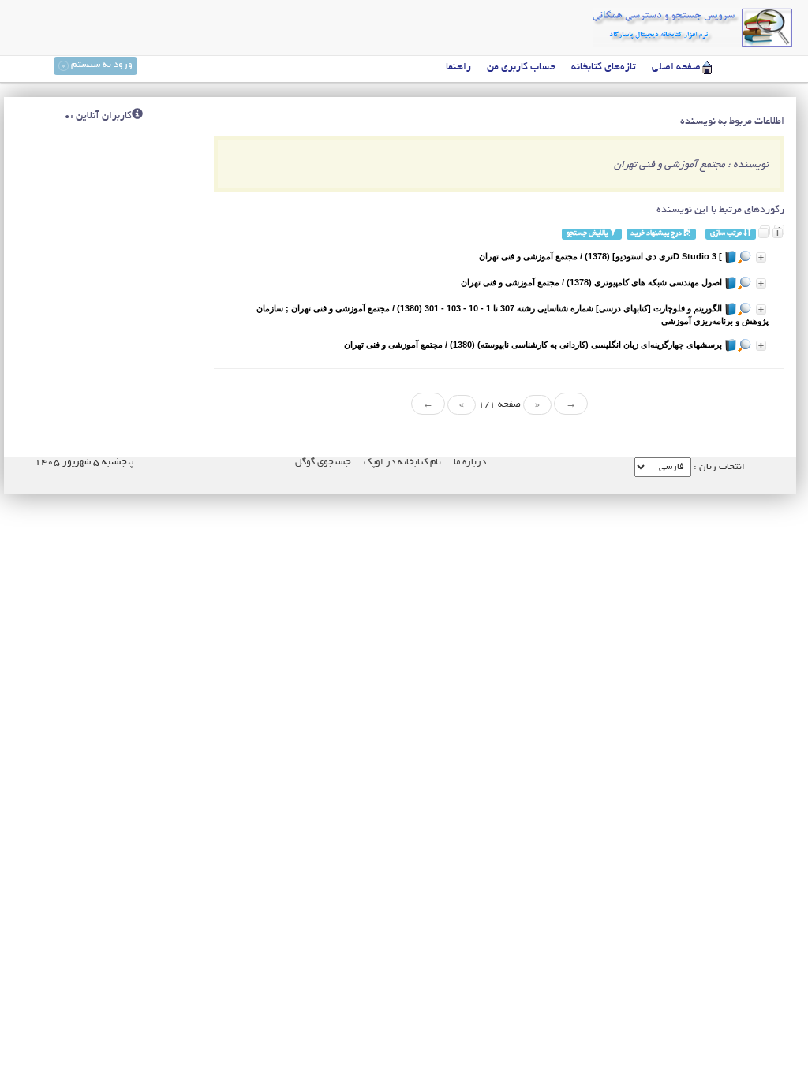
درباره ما (470, 462)
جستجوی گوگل (323, 462)
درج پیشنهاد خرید (656, 233)
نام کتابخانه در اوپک (402, 462)
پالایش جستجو (588, 233)
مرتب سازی (726, 233)
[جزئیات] (761, 257)
